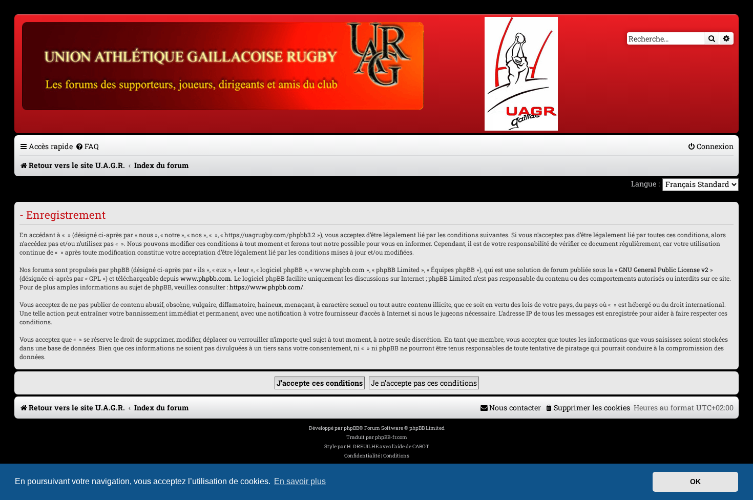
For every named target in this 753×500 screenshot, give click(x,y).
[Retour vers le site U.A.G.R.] (223, 64)
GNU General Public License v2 (663, 269)
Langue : (645, 184)
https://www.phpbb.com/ (266, 287)
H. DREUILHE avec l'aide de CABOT (388, 446)
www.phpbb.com (205, 278)
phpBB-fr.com (391, 437)
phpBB (351, 428)
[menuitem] (87, 146)
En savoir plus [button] (300, 481)
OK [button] (695, 481)
